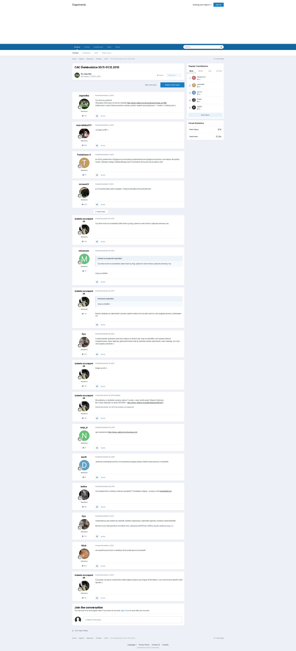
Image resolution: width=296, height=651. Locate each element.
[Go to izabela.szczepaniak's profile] (84, 229)
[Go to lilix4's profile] (84, 554)
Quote (103, 116)
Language (132, 645)
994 (85, 566)
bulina (84, 486)
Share (160, 75)
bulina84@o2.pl (166, 491)
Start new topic (151, 85)
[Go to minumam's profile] (84, 259)
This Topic (212, 47)
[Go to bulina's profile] (84, 495)
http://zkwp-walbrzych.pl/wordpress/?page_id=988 (147, 103)
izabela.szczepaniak (84, 220)
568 (85, 145)
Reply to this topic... (94, 620)
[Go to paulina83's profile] (194, 85)
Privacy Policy (144, 645)
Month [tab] (201, 71)
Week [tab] (191, 71)
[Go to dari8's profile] (84, 465)
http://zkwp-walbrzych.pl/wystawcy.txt (122, 432)
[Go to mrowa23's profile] (84, 192)
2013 (98, 76)
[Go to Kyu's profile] (84, 342)
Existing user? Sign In (201, 5)
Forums (76, 53)
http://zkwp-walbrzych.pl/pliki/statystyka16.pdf (144, 403)
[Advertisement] (148, 26)
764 (85, 354)
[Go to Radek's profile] (194, 100)
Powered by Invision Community (148, 647)
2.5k (85, 204)
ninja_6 (84, 427)
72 (85, 271)
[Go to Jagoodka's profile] (77, 75)
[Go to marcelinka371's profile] (84, 133)
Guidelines (86, 53)
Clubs (109, 47)
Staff (96, 53)
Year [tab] (209, 71)
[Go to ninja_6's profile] (84, 435)
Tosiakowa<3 (84, 154)
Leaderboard (98, 47)
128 (85, 507)
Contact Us (156, 645)
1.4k (85, 116)
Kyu (84, 334)
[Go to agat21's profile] (194, 107)
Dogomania (79, 4)
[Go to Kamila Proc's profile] (194, 78)
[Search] (221, 47)
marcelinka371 (83, 125)
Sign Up (218, 5)
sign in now (125, 610)
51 (85, 477)
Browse (77, 47)
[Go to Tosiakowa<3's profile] (84, 163)
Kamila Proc (201, 77)
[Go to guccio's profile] (194, 93)
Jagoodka (87, 74)
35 (85, 175)
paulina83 (200, 84)
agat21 (199, 106)
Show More (205, 115)
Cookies (165, 645)
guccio (199, 92)
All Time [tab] (219, 71)
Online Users (106, 53)
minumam (84, 251)
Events (117, 47)
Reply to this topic (172, 85)
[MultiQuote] (97, 116)
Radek (199, 99)
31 (85, 448)
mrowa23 (84, 184)
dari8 (84, 457)
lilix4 (83, 545)
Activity (86, 47)
